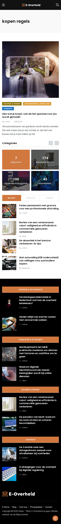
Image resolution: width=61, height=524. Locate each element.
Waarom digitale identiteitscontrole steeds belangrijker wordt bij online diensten (35, 371)
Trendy (49, 198)
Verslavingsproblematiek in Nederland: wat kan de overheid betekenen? (37, 300)
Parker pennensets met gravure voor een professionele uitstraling (39, 207)
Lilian (24, 236)
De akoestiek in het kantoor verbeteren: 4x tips (35, 242)
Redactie (26, 268)
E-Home (5, 507)
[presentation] (51, 143)
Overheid (8, 109)
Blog (14, 507)
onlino (25, 213)
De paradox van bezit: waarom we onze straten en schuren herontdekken (37, 420)
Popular (30, 198)
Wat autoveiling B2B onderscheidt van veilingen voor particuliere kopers (39, 260)
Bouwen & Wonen (12, 104)
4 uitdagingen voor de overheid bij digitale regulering (37, 468)
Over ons (23, 507)
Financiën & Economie (30, 340)
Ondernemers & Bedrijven (37, 104)
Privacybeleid (36, 507)
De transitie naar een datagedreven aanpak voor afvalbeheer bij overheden (35, 450)
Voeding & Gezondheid (30, 290)
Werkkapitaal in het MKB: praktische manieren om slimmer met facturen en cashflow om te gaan (38, 351)
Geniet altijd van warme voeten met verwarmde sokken (37, 318)
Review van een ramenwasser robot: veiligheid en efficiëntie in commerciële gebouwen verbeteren (37, 227)
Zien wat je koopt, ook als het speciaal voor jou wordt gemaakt (29, 115)
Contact (48, 507)
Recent (11, 198)
